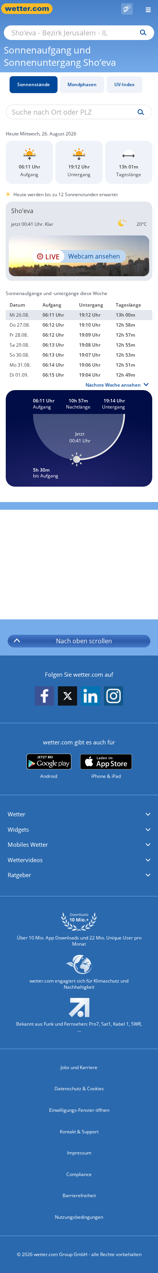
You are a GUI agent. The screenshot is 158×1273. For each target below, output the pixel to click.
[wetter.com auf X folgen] (67, 698)
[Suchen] (141, 32)
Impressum (79, 1153)
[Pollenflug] (127, 9)
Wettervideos (25, 860)
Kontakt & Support (79, 1131)
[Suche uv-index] (139, 112)
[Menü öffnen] (145, 8)
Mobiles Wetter (28, 844)
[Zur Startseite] (30, 8)
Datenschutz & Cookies (79, 1088)
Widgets (18, 829)
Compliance (79, 1174)
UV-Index (124, 84)
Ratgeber (19, 875)
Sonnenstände (33, 84)
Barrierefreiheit (79, 1195)
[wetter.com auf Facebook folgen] (44, 696)
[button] (79, 814)
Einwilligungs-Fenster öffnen (79, 1110)
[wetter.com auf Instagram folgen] (113, 696)
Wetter (16, 814)
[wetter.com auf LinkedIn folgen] (90, 696)
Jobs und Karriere (79, 1067)
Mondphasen (82, 84)
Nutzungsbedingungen (79, 1217)
